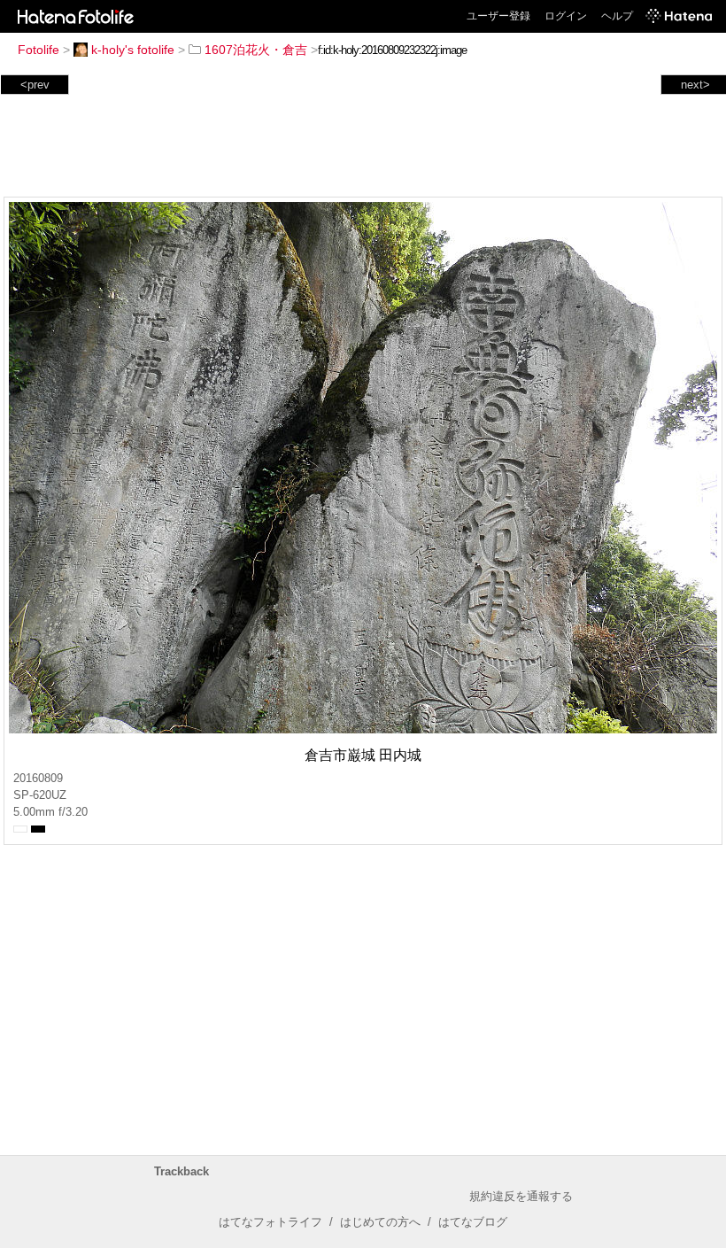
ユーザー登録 (498, 16)
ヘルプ (617, 16)
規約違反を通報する (521, 1196)
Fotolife (38, 50)
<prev (35, 84)
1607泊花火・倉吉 (256, 50)
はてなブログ (472, 1222)
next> (695, 84)
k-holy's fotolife (132, 50)
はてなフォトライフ (270, 1222)
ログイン (565, 16)
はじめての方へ (380, 1222)
